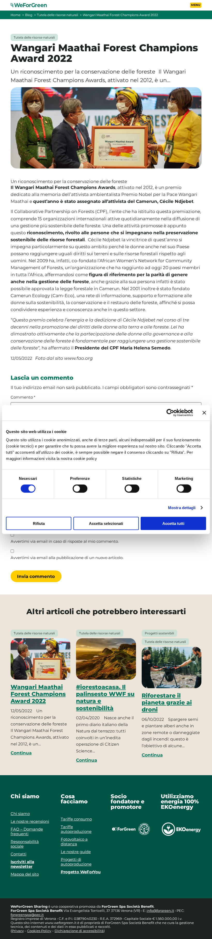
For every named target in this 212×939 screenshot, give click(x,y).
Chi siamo (20, 813)
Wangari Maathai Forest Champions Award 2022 (38, 694)
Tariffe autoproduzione (76, 829)
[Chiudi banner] (204, 413)
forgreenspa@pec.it (27, 915)
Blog (28, 15)
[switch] (80, 489)
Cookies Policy (39, 931)
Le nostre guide (76, 851)
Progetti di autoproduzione (76, 862)
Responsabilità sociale (25, 844)
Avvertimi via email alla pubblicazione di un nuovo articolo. (67, 557)
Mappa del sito (25, 874)
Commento (23, 397)
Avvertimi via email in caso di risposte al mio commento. (65, 541)
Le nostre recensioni (30, 821)
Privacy (18, 931)
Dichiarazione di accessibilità (79, 931)
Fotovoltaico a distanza (74, 841)
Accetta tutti (173, 523)
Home (15, 15)
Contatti (18, 854)
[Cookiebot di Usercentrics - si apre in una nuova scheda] (170, 413)
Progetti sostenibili (159, 633)
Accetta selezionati (106, 523)
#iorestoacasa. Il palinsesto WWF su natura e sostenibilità (105, 697)
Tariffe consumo (76, 819)
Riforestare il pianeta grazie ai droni (167, 702)
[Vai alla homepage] (32, 5)
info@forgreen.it (160, 910)
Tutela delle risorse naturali (57, 15)
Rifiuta (39, 523)
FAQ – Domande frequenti (27, 831)
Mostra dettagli (182, 507)
